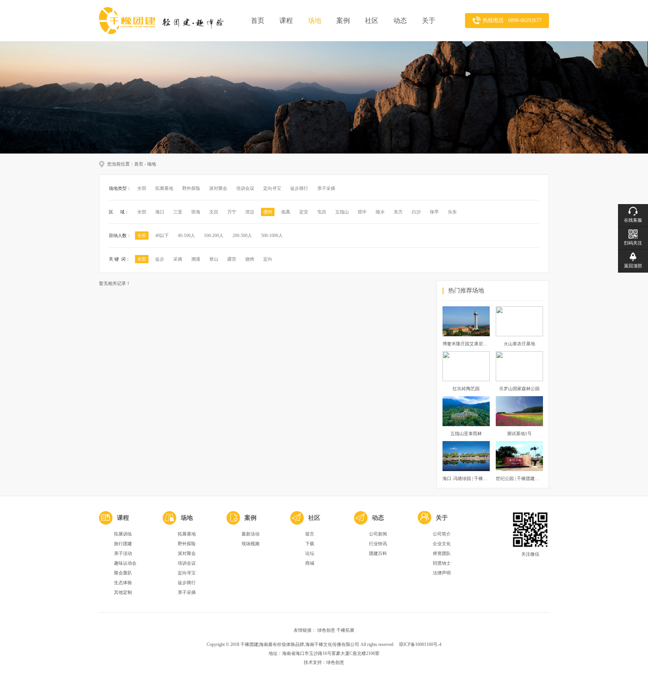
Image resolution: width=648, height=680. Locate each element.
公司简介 (442, 534)
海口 (159, 212)
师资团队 (442, 553)
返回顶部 (633, 265)
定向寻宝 (272, 188)
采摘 (177, 259)
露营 (231, 259)
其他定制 (123, 592)
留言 (309, 534)
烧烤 (249, 259)
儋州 (267, 212)
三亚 (177, 212)
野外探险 (191, 188)
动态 (400, 20)
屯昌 (321, 212)
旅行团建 (123, 543)
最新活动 (251, 534)
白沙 (416, 212)
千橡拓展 (345, 630)
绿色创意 (326, 630)
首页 (257, 20)
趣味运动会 (125, 563)
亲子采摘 (326, 188)
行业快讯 (378, 543)
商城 (309, 563)
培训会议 (245, 188)
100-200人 (214, 235)
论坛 (309, 553)
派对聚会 (218, 188)
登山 (213, 259)
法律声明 (442, 573)
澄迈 (249, 212)
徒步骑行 (299, 188)
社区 (371, 20)
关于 (428, 20)
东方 (398, 212)
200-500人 (242, 235)
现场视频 (251, 543)
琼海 (195, 212)
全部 (141, 188)
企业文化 (442, 543)
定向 (267, 259)
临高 (285, 212)
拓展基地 (164, 188)
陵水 (380, 212)
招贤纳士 (442, 563)
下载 (309, 543)
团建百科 (378, 553)
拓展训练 (123, 534)
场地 (314, 20)
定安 (303, 212)
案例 (343, 20)
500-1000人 (272, 235)
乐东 (452, 212)
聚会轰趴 (123, 573)
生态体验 (123, 582)
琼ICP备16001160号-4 (420, 644)
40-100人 (186, 235)
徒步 (159, 259)
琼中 (362, 212)
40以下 (162, 235)
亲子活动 (123, 553)
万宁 (231, 212)
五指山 (342, 212)
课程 (286, 20)
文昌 (213, 212)
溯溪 (195, 259)
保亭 (434, 212)
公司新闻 (378, 534)
